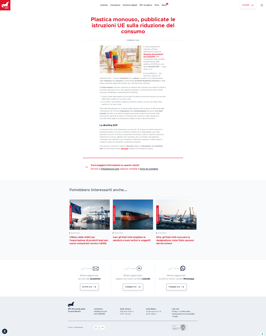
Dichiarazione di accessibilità (183, 314)
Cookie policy (185, 311)
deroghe (124, 148)
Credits (175, 316)
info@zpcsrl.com (110, 169)
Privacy (175, 311)
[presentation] (262, 334)
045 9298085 (99, 314)
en (102, 327)
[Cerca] (262, 5)
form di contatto (149, 169)
